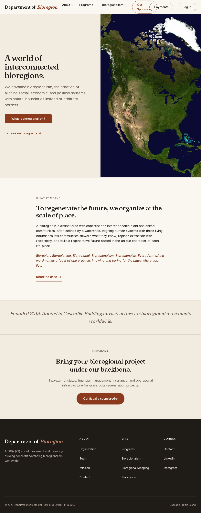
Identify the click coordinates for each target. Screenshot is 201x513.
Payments (161, 7)
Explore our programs (23, 133)
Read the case (49, 277)
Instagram (170, 468)
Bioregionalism (112, 5)
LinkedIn (169, 458)
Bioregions (129, 477)
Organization (87, 449)
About (66, 5)
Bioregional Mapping (135, 468)
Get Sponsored (144, 7)
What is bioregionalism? (28, 118)
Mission (84, 468)
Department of (31, 7)
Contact (84, 477)
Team (83, 458)
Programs (86, 5)
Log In (187, 7)
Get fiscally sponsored (100, 398)
